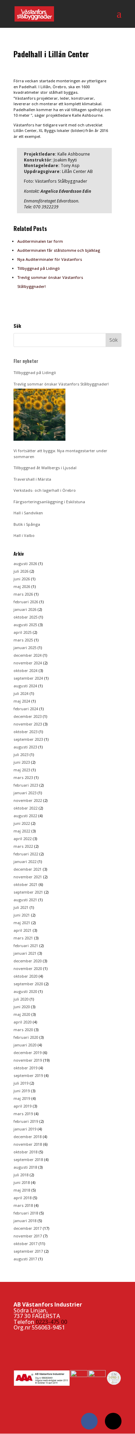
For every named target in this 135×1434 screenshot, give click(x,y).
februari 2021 (26, 945)
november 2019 (28, 1060)
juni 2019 (22, 1090)
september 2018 (28, 1159)
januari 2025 (25, 647)
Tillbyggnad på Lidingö (38, 268)
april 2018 (23, 1197)
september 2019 (28, 1075)
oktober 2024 (25, 670)
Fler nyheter (26, 360)
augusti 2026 (25, 563)
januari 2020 (25, 1044)
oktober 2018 (25, 1151)
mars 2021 (23, 937)
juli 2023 (21, 754)
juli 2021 (21, 907)
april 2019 (23, 1106)
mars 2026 (23, 594)
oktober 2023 (25, 731)
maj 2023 (22, 769)
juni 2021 (22, 915)
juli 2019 (21, 1083)
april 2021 (23, 930)
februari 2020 (26, 1037)
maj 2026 (22, 586)
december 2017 (28, 1228)
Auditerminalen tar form (40, 241)
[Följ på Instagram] (113, 1421)
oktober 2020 (25, 976)
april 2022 (23, 838)
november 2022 (28, 800)
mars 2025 (23, 640)
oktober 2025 (25, 617)
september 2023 (28, 739)
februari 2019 (26, 1121)
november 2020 (28, 968)
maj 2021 (22, 922)
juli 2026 (21, 571)
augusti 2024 (25, 685)
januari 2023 (25, 792)
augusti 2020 (25, 991)
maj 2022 (22, 831)
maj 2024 (22, 701)
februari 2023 (26, 785)
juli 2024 (21, 693)
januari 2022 (25, 861)
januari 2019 (25, 1129)
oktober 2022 (25, 808)
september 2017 (28, 1251)
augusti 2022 (25, 815)
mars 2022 (23, 846)
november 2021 (28, 876)
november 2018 (28, 1144)
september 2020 (28, 983)
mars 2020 (23, 1029)
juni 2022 (22, 823)
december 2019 (28, 1052)
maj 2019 (22, 1098)
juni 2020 (22, 1006)
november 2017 (28, 1235)
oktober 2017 (25, 1243)
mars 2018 (23, 1205)
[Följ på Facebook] (89, 1421)
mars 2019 (23, 1113)
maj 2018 (22, 1190)
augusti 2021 (25, 899)
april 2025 (23, 632)
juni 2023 (22, 762)
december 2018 (28, 1136)
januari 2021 (25, 953)
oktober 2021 (25, 884)
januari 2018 (25, 1220)
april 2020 (23, 1022)
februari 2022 (26, 853)
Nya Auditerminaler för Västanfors (49, 259)
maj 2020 (22, 1014)
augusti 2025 (25, 624)
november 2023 (28, 724)
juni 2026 (22, 578)
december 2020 (28, 960)
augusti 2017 (25, 1258)
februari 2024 (26, 708)
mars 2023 (23, 777)
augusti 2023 (25, 746)
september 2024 (28, 678)
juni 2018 (22, 1182)
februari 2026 (26, 601)
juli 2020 (21, 999)
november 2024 (28, 662)
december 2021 (28, 869)
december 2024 (28, 655)
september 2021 (28, 892)
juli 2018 (21, 1174)
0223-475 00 (51, 1322)
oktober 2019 (25, 1067)
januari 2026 (25, 609)
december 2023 (28, 716)
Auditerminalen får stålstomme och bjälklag (58, 250)
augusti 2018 (25, 1167)
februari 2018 (26, 1213)
